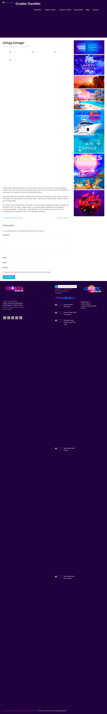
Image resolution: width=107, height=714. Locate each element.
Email (5, 262)
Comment (6, 235)
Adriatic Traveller (86, 304)
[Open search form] (102, 9)
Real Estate (78, 10)
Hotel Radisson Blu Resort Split (13, 218)
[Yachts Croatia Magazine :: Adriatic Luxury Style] (89, 189)
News (88, 10)
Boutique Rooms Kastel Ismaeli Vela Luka (69, 322)
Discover (37, 10)
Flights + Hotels (65, 10)
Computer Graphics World (88, 306)
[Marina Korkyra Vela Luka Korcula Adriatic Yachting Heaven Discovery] (89, 74)
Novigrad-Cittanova (63, 218)
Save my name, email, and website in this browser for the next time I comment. (28, 272)
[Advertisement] (53, 25)
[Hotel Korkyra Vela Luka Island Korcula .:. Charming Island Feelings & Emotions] (89, 109)
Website (5, 267)
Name (5, 257)
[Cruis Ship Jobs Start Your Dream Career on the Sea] (89, 152)
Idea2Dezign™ (85, 302)
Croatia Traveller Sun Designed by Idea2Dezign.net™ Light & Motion (20, 710)
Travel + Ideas (50, 10)
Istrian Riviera (24, 46)
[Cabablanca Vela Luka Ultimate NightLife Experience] (89, 216)
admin (16, 46)
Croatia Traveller (28, 3)
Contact (96, 10)
